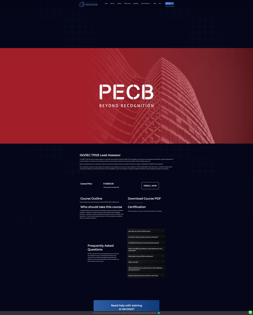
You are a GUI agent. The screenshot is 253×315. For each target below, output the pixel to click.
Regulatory (135, 3)
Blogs (155, 3)
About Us (112, 3)
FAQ (160, 3)
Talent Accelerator (145, 3)
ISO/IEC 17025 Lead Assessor (135, 202)
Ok (158, 312)
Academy (119, 3)
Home (106, 3)
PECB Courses (127, 3)
